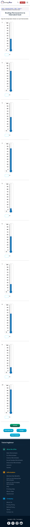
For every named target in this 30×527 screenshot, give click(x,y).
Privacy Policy (11, 505)
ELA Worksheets (11, 455)
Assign (21, 430)
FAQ (8, 486)
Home (3, 8)
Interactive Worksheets (14, 462)
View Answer (15, 435)
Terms (8, 509)
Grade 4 (19, 8)
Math (15, 8)
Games (9, 467)
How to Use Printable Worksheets (13, 483)
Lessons (9, 465)
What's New (10, 491)
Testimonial (10, 494)
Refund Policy (11, 507)
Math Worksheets (12, 453)
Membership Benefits (13, 476)
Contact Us (10, 512)
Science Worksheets (13, 458)
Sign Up (23, 2)
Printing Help (11, 489)
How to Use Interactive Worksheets (14, 479)
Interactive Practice (9, 8)
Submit (15, 425)
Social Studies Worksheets (15, 460)
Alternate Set (8, 430)
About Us (9, 502)
